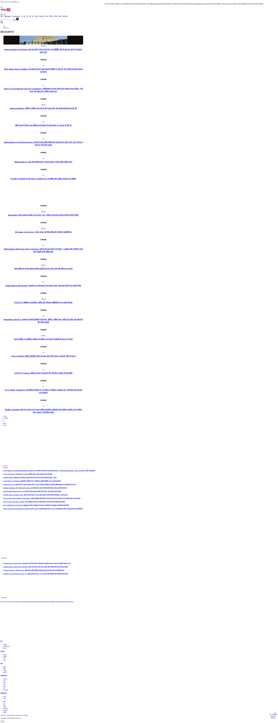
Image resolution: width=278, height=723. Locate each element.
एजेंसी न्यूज (43, 105)
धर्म (4, 688)
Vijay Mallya (28, 602)
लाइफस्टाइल (41, 16)
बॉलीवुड (5, 655)
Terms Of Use (10, 715)
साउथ (4, 660)
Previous (5, 418)
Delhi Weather (36, 602)
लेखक (4, 697)
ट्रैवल (4, 681)
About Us (3, 715)
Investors (25, 715)
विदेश (24, 16)
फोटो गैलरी (51, 16)
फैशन (4, 683)
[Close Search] (17, 19)
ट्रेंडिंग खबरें (5, 468)
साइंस (4, 698)
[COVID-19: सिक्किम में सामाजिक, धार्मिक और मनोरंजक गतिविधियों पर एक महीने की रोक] (43, 297)
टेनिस (4, 669)
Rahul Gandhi (62, 602)
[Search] (14, 20)
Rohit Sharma (43, 602)
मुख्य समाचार (64, 16)
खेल (33, 16)
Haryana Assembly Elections (8, 602)
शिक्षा (4, 648)
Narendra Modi (20, 602)
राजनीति (5, 645)
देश (21, 16)
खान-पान (5, 679)
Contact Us (18, 715)
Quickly (8, 17)
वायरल (46, 16)
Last (5, 425)
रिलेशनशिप (5, 690)
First (5, 416)
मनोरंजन (36, 16)
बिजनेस (59, 16)
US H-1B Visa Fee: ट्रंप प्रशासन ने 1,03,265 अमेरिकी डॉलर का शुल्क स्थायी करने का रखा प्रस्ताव (72, 4)
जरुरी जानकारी (6, 647)
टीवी (4, 659)
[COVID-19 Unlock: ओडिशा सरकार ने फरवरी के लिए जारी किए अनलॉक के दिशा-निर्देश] (43, 368)
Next (4, 424)
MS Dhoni (56, 602)
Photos (5, 711)
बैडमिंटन (5, 672)
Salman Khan (69, 602)
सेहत (4, 685)
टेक (27, 16)
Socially (17, 17)
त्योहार (4, 686)
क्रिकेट (4, 667)
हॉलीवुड (5, 657)
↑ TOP (2, 721)
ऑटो (30, 16)
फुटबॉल (5, 671)
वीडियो (56, 16)
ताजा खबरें (5, 466)
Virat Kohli (50, 602)
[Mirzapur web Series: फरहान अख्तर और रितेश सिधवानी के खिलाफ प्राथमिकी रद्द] (43, 227)
